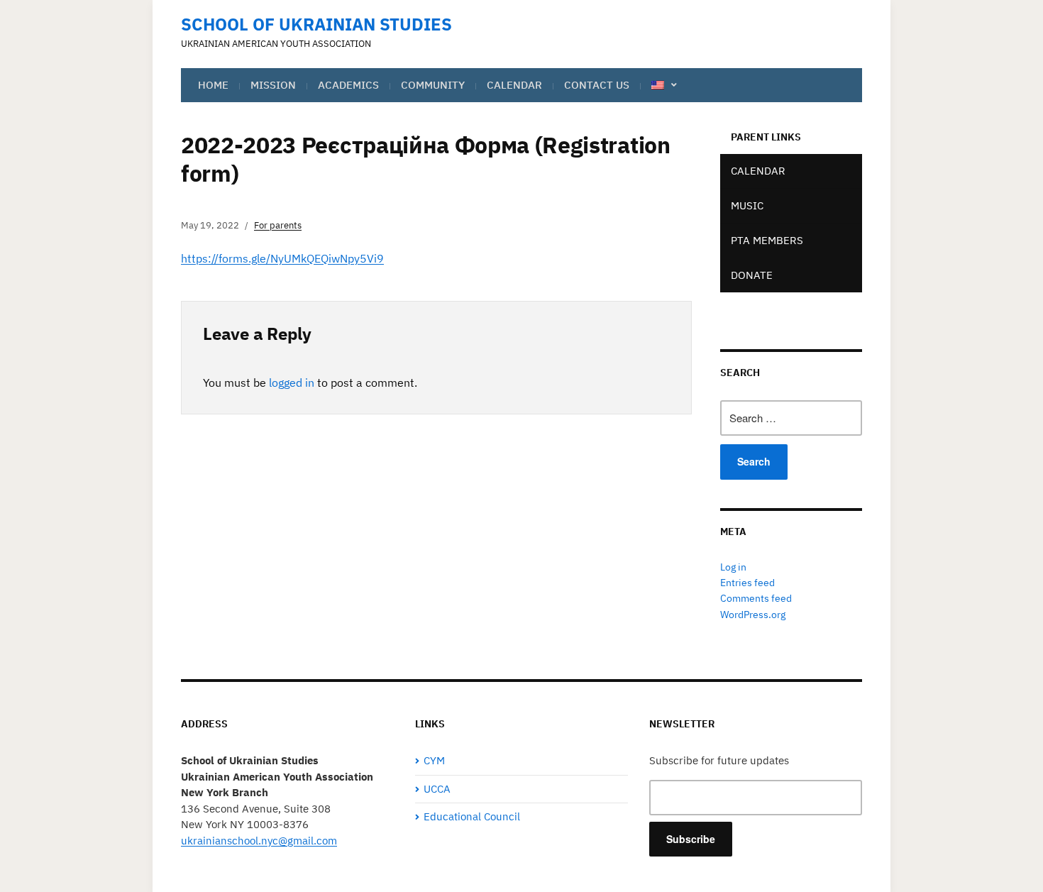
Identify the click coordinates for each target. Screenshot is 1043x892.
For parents (278, 225)
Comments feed (756, 598)
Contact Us (596, 85)
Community (433, 85)
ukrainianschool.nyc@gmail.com (259, 840)
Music (747, 205)
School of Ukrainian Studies (316, 24)
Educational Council (472, 816)
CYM (434, 760)
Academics (348, 85)
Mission (273, 85)
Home (213, 85)
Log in (733, 567)
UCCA (437, 788)
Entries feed (747, 582)
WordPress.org (752, 614)
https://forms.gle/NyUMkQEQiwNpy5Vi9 (282, 258)
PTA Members (767, 240)
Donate (752, 275)
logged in (291, 382)
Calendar (514, 85)
